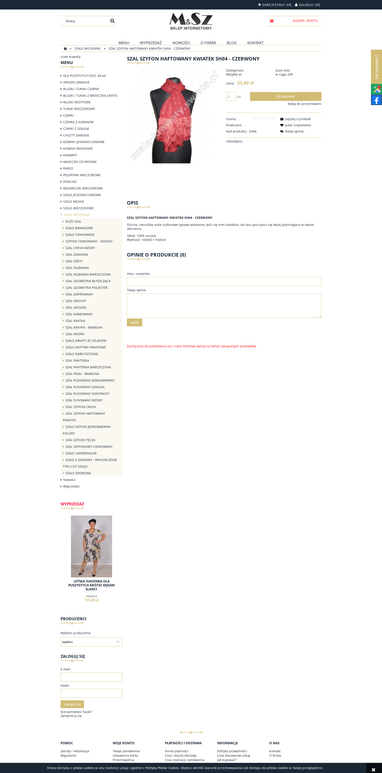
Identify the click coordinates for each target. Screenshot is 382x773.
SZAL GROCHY (75, 301)
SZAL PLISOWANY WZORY (84, 400)
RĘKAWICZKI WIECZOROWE (83, 188)
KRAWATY (70, 155)
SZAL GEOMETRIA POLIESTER (86, 287)
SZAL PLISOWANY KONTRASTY (87, 393)
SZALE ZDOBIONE (78, 473)
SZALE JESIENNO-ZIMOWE (82, 195)
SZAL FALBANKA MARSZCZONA (88, 274)
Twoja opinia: (137, 290)
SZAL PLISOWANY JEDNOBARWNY (90, 380)
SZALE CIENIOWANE (80, 234)
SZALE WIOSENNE (77, 215)
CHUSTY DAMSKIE (76, 135)
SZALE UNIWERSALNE (81, 453)
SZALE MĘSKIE (73, 201)
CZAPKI (68, 115)
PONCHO (69, 182)
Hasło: (65, 685)
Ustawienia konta (125, 755)
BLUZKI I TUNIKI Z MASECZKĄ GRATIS (90, 95)
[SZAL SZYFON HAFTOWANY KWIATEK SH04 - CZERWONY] (174, 115)
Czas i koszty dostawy (181, 755)
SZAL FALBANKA (77, 268)
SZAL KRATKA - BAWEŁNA (84, 327)
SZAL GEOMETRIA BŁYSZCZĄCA (88, 281)
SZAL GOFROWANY (79, 294)
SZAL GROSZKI (75, 307)
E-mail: (66, 669)
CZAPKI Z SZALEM (76, 129)
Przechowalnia (123, 760)
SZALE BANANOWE (79, 228)
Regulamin (68, 755)
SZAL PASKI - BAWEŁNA (82, 374)
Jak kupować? (227, 760)
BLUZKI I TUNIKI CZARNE (81, 89)
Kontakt (275, 751)
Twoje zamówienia (126, 751)
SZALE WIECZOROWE (78, 208)
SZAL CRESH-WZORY (80, 248)
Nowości (69, 480)
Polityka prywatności (232, 751)
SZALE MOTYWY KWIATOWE (85, 347)
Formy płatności (176, 751)
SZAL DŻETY (74, 261)
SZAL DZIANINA (76, 254)
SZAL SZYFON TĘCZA (80, 440)
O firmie (275, 755)
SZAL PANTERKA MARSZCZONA (88, 367)
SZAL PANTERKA (77, 360)
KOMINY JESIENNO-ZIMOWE (84, 142)
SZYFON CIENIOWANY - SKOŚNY (89, 241)
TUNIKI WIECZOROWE (79, 109)
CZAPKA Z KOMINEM (78, 122)
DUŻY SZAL (73, 221)
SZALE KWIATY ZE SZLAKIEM (85, 340)
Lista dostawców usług (233, 755)
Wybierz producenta (76, 633)
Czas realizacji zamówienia (184, 760)
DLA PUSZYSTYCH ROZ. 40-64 (84, 76)
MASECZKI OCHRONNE (80, 162)
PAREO (68, 168)
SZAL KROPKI (74, 334)
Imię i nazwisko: (138, 274)
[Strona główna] (191, 21)
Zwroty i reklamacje (75, 751)
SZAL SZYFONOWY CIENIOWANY (89, 446)
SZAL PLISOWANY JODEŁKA (85, 387)
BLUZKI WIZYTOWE (77, 102)
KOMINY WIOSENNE (78, 148)
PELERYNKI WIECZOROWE (82, 175)
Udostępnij (234, 141)
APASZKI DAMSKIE (76, 82)
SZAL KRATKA (75, 321)
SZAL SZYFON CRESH (80, 407)
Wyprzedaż (71, 486)
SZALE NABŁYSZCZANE (81, 354)
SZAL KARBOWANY (79, 314)
